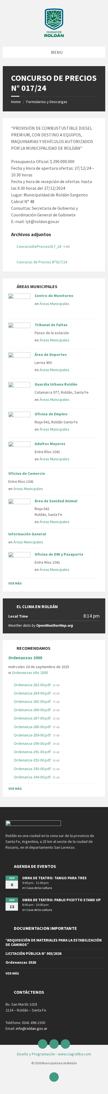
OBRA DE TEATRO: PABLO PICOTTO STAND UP (61, 899)
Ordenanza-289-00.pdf (33, 735)
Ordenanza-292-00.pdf (33, 760)
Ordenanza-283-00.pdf (33, 684)
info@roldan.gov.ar (31, 1028)
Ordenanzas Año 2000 (30, 672)
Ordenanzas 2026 (21, 962)
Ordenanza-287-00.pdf (33, 718)
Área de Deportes (51, 354)
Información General (27, 533)
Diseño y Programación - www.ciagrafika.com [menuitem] (54, 1053)
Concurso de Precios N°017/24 (42, 261)
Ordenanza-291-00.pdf (33, 751)
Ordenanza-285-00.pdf (33, 701)
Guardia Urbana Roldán (56, 384)
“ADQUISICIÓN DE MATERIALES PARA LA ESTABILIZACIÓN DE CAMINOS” (54, 942)
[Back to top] (54, 1077)
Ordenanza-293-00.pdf (33, 768)
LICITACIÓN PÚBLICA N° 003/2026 (33, 953)
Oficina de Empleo (51, 413)
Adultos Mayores (50, 443)
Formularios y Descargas (46, 101)
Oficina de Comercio (26, 473)
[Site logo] (54, 36)
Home (16, 101)
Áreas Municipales (55, 303)
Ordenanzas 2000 (25, 657)
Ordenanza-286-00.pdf (33, 709)
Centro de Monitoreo (54, 295)
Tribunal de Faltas (51, 324)
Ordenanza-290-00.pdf (33, 743)
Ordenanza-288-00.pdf (33, 726)
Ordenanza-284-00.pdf (33, 693)
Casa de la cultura (39, 888)
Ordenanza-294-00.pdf (33, 777)
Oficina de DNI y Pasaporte (59, 554)
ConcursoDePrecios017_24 (39, 246)
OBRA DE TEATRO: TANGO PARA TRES (54, 877)
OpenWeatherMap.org (54, 625)
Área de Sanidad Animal (56, 500)
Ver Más (15, 583)
